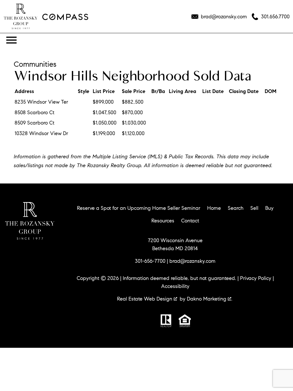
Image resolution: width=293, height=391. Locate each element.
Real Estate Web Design (145, 299)
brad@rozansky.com (192, 261)
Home (214, 208)
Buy (269, 208)
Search (235, 208)
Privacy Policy (255, 278)
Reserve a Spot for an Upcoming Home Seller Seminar (138, 208)
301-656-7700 (150, 261)
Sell (254, 208)
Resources (162, 221)
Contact (190, 221)
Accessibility (175, 286)
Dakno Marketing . (209, 299)
